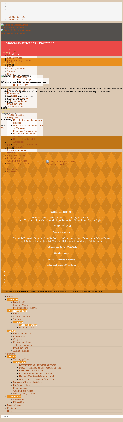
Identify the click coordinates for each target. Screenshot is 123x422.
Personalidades (14, 158)
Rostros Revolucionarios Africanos (35, 373)
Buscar (10, 411)
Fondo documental (22, 333)
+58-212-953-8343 (16, 19)
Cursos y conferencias (23, 342)
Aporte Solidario (15, 106)
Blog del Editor (20, 85)
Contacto (11, 408)
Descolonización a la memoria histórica (37, 365)
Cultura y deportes (16, 68)
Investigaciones (14, 104)
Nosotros (6, 52)
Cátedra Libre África (17, 160)
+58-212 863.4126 (16, 17)
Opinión (11, 74)
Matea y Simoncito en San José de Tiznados (40, 367)
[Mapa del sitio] (1, 174)
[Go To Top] (1, 419)
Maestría (6, 109)
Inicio (14, 51)
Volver (4, 128)
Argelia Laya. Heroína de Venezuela (36, 379)
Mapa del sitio (14, 405)
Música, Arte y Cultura (18, 163)
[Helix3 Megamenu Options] (2, 39)
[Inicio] (1, 49)
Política (16, 313)
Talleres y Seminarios (17, 101)
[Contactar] (1, 177)
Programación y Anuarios (19, 60)
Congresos (18, 339)
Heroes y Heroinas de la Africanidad (36, 376)
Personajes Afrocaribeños (25, 131)
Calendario (12, 169)
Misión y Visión (14, 57)
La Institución (19, 302)
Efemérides (12, 171)
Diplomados (13, 93)
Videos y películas (15, 114)
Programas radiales (16, 155)
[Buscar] (1, 179)
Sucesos (11, 71)
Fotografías (12, 117)
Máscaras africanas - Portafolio (27, 382)
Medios (5, 112)
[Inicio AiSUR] (61, 181)
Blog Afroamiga (29, 325)
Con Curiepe (25, 79)
